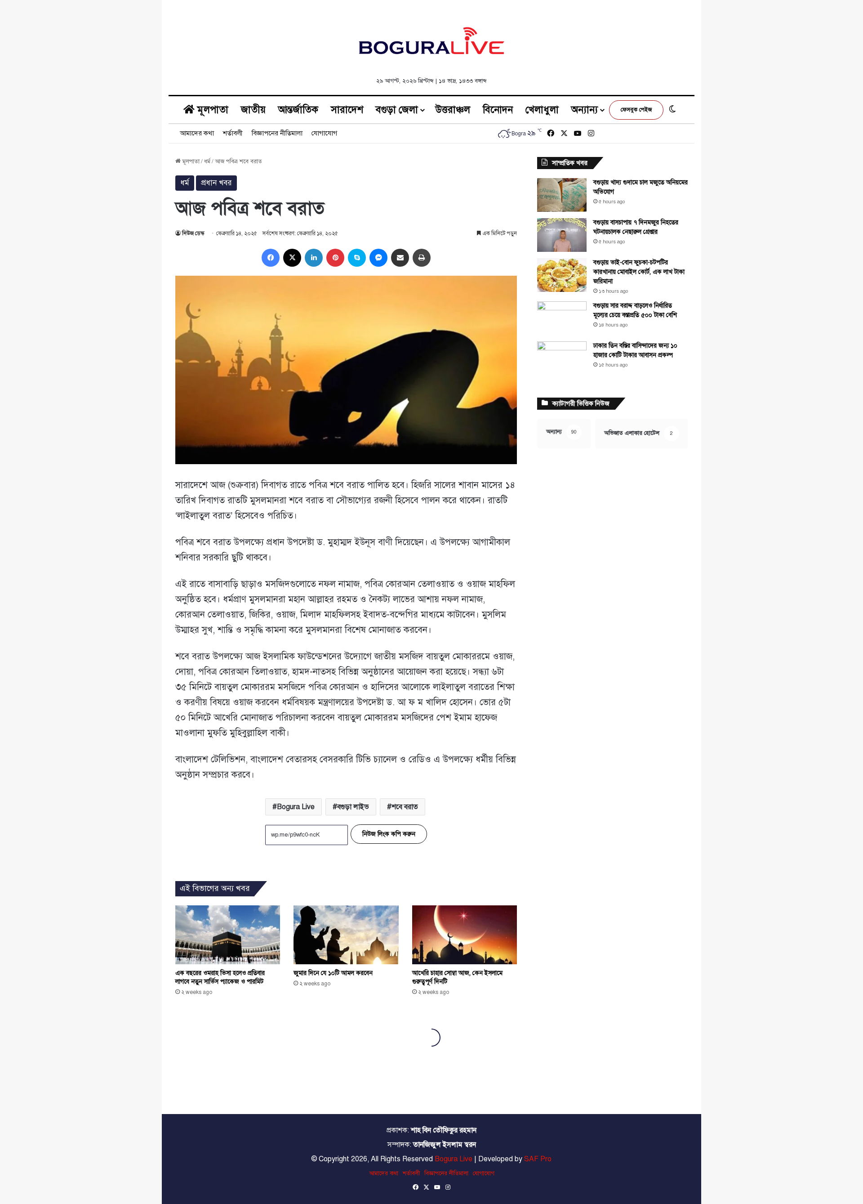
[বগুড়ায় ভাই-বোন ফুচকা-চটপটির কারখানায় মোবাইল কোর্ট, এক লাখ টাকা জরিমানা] (562, 275)
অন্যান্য (584, 109)
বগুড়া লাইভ (353, 806)
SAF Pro (538, 1159)
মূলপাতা (211, 109)
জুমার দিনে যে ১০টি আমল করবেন (333, 973)
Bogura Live (296, 806)
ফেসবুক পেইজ (636, 109)
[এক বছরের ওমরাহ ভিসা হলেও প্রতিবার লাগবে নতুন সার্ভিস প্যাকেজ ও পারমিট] (227, 935)
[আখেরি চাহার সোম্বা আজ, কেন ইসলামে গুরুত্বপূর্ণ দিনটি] (464, 935)
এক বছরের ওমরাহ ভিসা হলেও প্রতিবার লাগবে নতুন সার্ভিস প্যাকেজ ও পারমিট (220, 977)
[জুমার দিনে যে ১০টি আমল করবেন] (346, 935)
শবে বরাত (404, 806)
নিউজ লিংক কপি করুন (388, 834)
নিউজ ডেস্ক (193, 233)
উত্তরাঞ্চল (453, 109)
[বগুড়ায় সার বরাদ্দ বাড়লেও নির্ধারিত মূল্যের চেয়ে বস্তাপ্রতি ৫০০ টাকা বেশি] (562, 318)
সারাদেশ (347, 109)
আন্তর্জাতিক (298, 109)
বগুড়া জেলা (397, 109)
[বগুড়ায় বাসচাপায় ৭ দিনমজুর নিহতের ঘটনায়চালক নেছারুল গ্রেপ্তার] (562, 235)
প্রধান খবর (216, 183)
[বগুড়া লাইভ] (431, 40)
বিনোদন (498, 109)
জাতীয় (253, 109)
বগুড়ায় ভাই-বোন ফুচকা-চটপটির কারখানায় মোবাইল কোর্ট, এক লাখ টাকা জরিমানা (639, 272)
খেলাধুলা (542, 109)
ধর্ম (207, 161)
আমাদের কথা (197, 133)
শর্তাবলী (233, 133)
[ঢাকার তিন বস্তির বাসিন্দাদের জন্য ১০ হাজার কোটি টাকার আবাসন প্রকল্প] (562, 358)
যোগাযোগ (324, 133)
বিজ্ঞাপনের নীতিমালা (277, 133)
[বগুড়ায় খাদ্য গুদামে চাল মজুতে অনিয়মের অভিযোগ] (562, 195)
